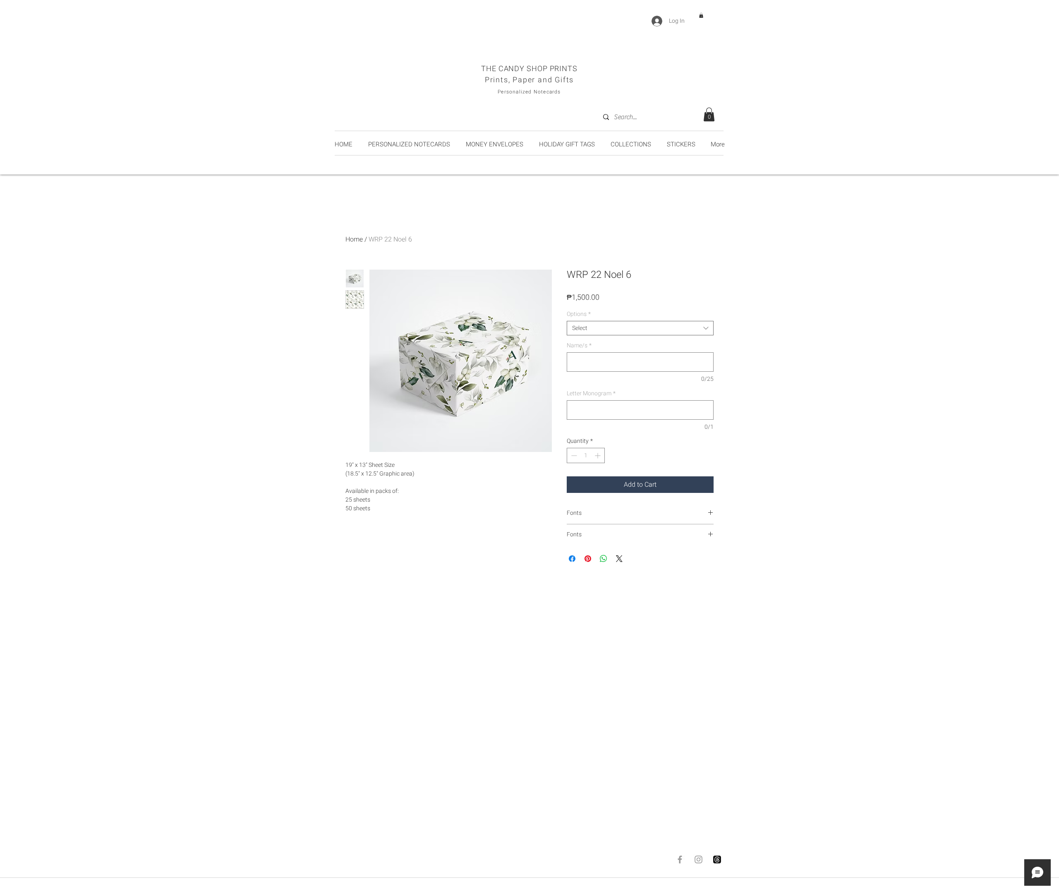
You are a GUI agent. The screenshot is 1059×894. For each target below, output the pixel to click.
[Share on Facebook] (572, 559)
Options (579, 314)
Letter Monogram (591, 393)
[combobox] (640, 328)
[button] (701, 15)
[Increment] (598, 455)
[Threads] (717, 859)
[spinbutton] (585, 455)
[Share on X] (619, 559)
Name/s (579, 345)
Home (354, 239)
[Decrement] (573, 455)
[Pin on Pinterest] (588, 559)
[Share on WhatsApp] (604, 559)
